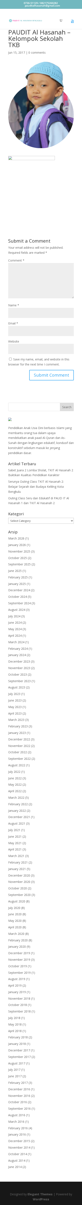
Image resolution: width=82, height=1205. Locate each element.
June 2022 (15, 778)
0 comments (37, 52)
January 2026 (17, 545)
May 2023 (15, 707)
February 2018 (18, 1037)
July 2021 (14, 830)
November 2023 (19, 668)
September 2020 (19, 895)
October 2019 (17, 966)
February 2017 (18, 1083)
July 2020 (14, 908)
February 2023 (18, 726)
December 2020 (19, 875)
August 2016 (16, 1115)
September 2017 (19, 1057)
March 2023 (16, 720)
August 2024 (16, 610)
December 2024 (19, 590)
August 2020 (16, 901)
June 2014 (15, 1167)
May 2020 (15, 921)
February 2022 (18, 804)
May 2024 (15, 629)
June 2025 (15, 571)
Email (13, 323)
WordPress (41, 1199)
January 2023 (17, 733)
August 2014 (16, 1160)
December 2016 (19, 1089)
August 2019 (16, 979)
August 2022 (16, 765)
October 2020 (17, 888)
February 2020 (18, 940)
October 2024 (17, 597)
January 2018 (17, 1044)
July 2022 (14, 772)
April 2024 (15, 636)
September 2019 (19, 973)
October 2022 (17, 752)
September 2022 (19, 759)
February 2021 (18, 862)
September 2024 (19, 603)
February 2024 (18, 649)
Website (13, 341)
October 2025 (17, 558)
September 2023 (19, 681)
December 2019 (19, 953)
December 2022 (19, 739)
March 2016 (16, 1122)
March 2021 (16, 856)
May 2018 (15, 1024)
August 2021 (16, 823)
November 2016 (19, 1096)
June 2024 (15, 622)
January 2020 (17, 947)
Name (13, 305)
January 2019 (17, 992)
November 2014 (19, 1147)
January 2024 (17, 655)
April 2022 (15, 791)
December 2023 (19, 661)
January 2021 (17, 869)
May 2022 (15, 785)
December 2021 (19, 817)
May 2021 (15, 843)
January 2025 (17, 584)
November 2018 (19, 998)
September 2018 (19, 1011)
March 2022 (16, 798)
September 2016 (19, 1109)
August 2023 (16, 687)
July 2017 (14, 1070)
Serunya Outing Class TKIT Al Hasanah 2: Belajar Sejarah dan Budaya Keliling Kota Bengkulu (36, 487)
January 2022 (17, 811)
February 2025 (18, 577)
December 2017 (19, 1050)
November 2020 (19, 882)
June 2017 (15, 1076)
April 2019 (15, 985)
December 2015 (19, 1141)
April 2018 (15, 1031)
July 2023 (14, 694)
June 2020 (15, 914)
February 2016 (18, 1128)
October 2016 (17, 1102)
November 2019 (19, 960)
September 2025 (19, 564)
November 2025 (19, 551)
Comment (16, 260)
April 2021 (15, 849)
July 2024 (14, 616)
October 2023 (17, 674)
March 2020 (16, 934)
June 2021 (15, 836)
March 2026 (16, 538)
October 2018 (17, 1005)
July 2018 (14, 1018)
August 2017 (16, 1063)
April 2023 (15, 713)
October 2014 (17, 1154)
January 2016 (17, 1134)
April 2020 (15, 927)
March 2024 (16, 642)
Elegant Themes (40, 1194)
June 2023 (15, 700)
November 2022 (19, 746)
